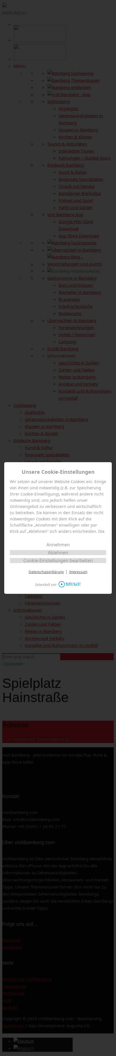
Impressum (78, 572)
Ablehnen (58, 552)
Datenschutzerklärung (46, 572)
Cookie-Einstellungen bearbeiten (58, 560)
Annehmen (58, 544)
